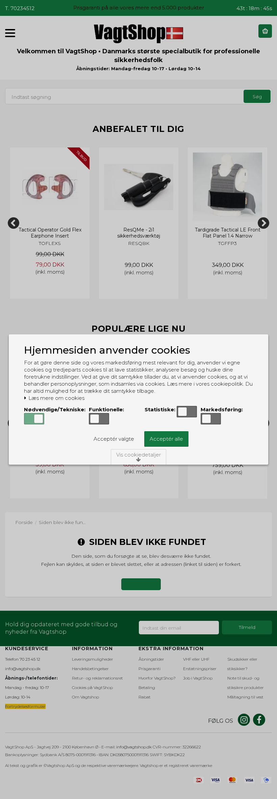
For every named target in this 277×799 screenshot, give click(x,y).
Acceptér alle (166, 439)
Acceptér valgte (114, 439)
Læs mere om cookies (55, 398)
